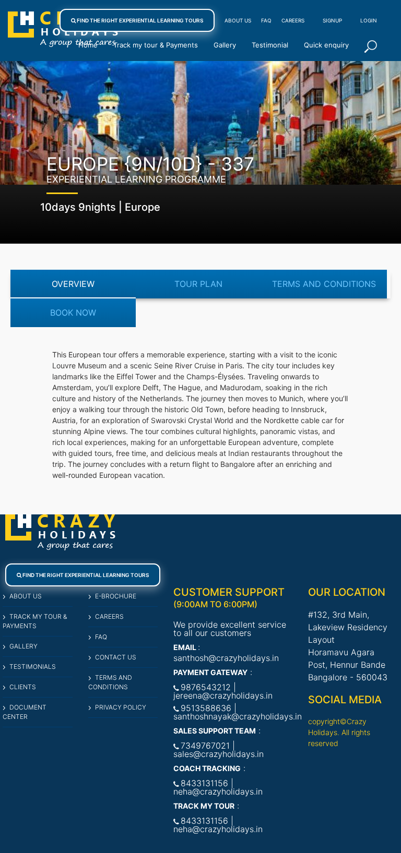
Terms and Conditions (324, 284)
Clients (22, 687)
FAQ (266, 20)
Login (368, 20)
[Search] (371, 46)
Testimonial (270, 45)
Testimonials (32, 666)
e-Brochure (115, 596)
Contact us (115, 657)
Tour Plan (198, 284)
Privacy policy (120, 707)
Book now (73, 312)
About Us (238, 20)
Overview (73, 284)
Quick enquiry (326, 45)
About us (25, 596)
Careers (292, 20)
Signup (332, 20)
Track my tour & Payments (155, 45)
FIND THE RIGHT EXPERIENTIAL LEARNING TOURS (139, 20)
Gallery (225, 45)
